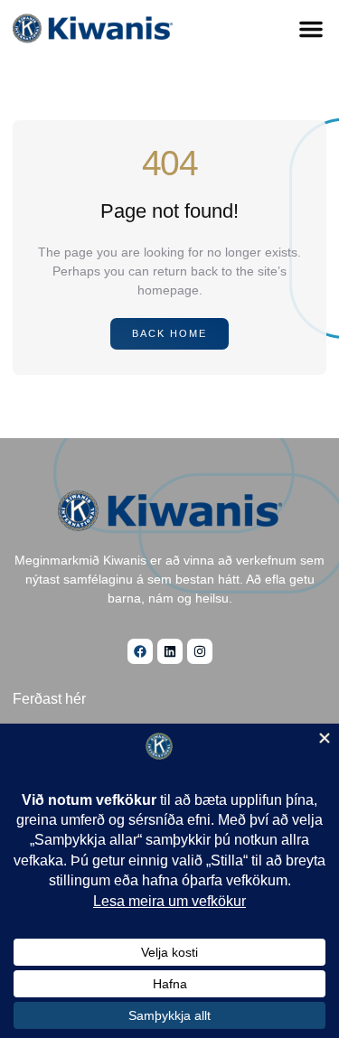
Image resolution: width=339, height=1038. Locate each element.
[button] (311, 29)
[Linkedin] (170, 651)
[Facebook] (140, 651)
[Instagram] (199, 651)
